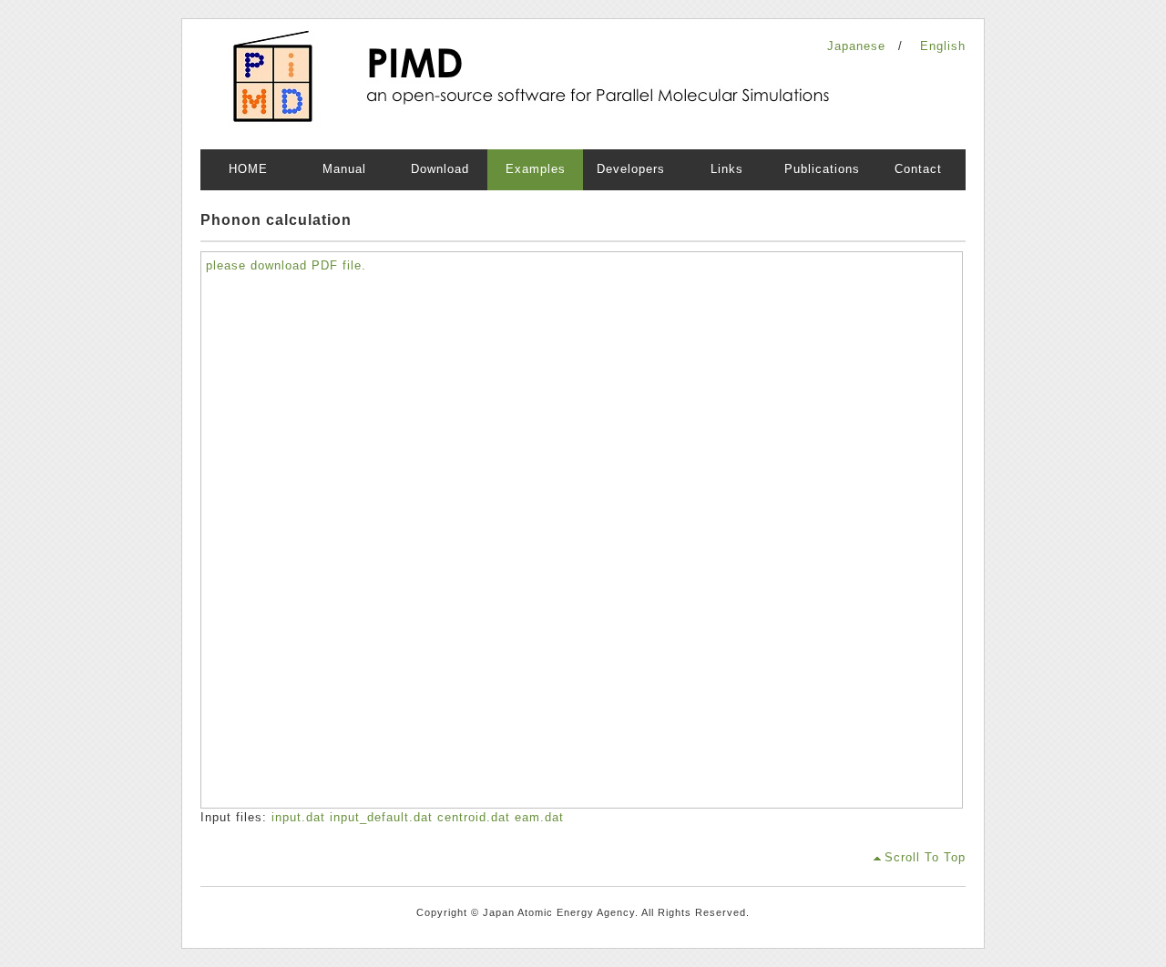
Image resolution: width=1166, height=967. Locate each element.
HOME (248, 169)
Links (727, 169)
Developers (631, 169)
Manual (344, 169)
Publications (822, 169)
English (943, 46)
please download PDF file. (286, 265)
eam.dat (539, 817)
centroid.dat (476, 817)
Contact (918, 169)
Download (440, 169)
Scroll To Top (925, 857)
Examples (536, 169)
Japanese (856, 46)
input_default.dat (383, 817)
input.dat (300, 817)
